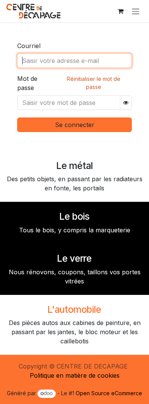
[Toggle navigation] (135, 11)
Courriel (28, 46)
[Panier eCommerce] (120, 11)
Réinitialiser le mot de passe (93, 83)
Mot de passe (27, 83)
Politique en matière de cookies (75, 375)
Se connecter (74, 125)
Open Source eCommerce (109, 393)
